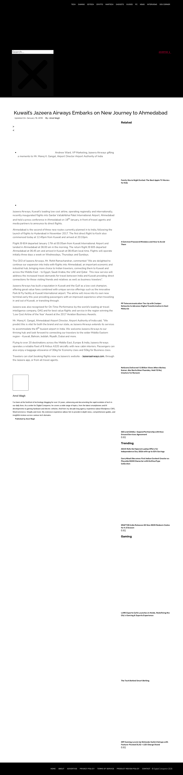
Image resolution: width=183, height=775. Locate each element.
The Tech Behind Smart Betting (135, 681)
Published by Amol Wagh (25, 419)
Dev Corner (165, 4)
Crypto (99, 4)
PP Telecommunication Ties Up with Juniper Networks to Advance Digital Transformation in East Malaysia (144, 306)
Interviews (152, 4)
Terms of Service (105, 769)
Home (53, 769)
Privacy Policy (87, 769)
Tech (73, 4)
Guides (129, 4)
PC (136, 4)
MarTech (109, 4)
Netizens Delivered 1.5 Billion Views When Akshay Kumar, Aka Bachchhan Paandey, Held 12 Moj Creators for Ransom (143, 370)
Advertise (72, 769)
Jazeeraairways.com (93, 356)
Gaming (81, 4)
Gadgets (120, 4)
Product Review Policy (128, 769)
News (142, 4)
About (61, 769)
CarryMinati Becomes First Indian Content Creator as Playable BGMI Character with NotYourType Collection (145, 461)
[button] (33, 29)
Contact (146, 769)
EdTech (90, 4)
